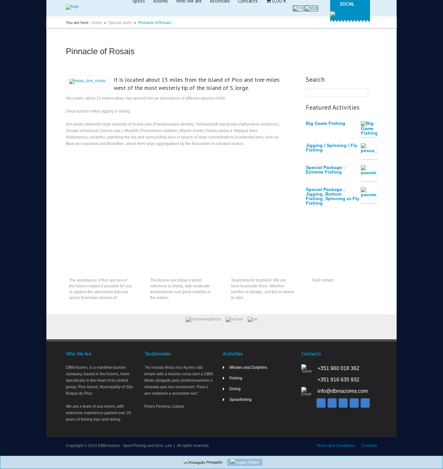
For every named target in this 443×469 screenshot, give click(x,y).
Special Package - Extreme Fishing (325, 169)
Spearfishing (244, 265)
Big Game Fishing (325, 123)
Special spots (120, 22)
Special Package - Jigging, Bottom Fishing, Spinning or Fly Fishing (332, 196)
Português (213, 462)
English (253, 462)
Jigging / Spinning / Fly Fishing (331, 147)
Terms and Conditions (336, 445)
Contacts (322, 265)
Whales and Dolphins (248, 367)
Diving (156, 265)
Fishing (76, 265)
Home (96, 22)
